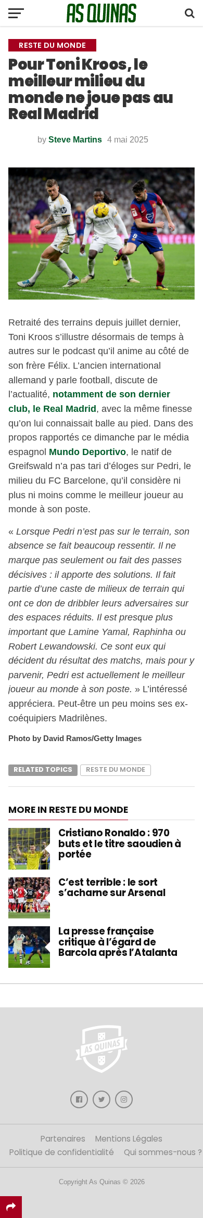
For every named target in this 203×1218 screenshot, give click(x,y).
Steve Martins (75, 139)
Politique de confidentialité (61, 1152)
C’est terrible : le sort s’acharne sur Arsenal (111, 887)
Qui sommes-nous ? (163, 1152)
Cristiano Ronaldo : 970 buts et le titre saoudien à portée (119, 843)
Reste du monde (115, 769)
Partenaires (63, 1138)
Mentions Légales (128, 1138)
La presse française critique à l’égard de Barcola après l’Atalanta (117, 941)
